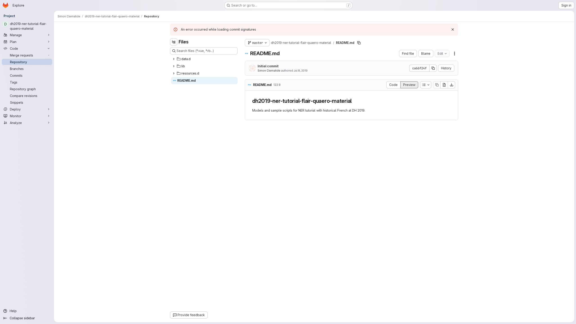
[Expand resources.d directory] (173, 73)
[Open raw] (444, 84)
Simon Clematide (269, 70)
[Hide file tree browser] (173, 41)
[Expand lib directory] (173, 66)
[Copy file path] (358, 42)
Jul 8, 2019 (301, 70)
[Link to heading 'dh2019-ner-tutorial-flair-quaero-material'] (355, 101)
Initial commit (268, 66)
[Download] (451, 84)
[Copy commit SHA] (433, 68)
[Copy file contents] (436, 84)
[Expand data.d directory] (173, 59)
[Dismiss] (452, 29)
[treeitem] (204, 59)
